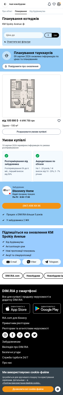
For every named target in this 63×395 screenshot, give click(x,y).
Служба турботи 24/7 (15, 357)
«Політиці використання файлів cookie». (21, 383)
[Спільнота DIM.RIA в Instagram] (5, 335)
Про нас (7, 362)
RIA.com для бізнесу (14, 317)
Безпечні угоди (11, 352)
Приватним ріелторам (15, 323)
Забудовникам (11, 341)
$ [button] (48, 35)
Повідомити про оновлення (23, 66)
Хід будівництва (37, 11)
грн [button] (55, 35)
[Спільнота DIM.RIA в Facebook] (12, 335)
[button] (5, 4)
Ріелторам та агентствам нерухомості (25, 328)
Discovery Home (23, 191)
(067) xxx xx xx (31, 205)
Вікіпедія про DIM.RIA (15, 346)
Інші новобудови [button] (17, 4)
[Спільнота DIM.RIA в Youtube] (27, 335)
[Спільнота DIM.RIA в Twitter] (34, 335)
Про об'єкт (7, 11)
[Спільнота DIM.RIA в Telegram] (20, 335)
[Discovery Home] (6, 190)
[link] (31, 96)
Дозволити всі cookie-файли (28, 389)
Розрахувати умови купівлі (31, 131)
